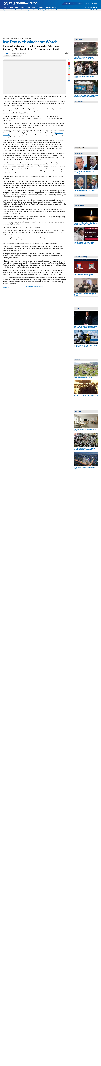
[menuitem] (5, 7)
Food (16, 10)
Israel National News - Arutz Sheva (16, 4)
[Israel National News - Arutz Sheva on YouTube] (93, 7)
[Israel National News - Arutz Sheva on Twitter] (85, 7)
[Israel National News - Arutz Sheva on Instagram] (91, 7)
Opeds (15, 38)
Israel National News (8, 38)
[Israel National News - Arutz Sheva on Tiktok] (96, 7)
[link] (86, 58)
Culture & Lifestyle (25, 10)
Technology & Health (44, 10)
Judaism (11, 10)
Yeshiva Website (56, 10)
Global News (31, 7)
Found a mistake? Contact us (34, 286)
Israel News (23, 7)
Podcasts (34, 10)
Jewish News (40, 7)
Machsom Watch (16, 55)
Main (5, 7)
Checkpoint (7, 55)
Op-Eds (5, 10)
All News (10, 7)
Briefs (16, 7)
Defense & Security (50, 7)
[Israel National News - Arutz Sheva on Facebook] (88, 7)
